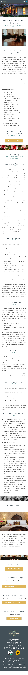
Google (16, 648)
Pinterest (14, 648)
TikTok (23, 648)
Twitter (7, 648)
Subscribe (14, 618)
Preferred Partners (14, 587)
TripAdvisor (11, 648)
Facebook (4, 648)
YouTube (18, 648)
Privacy (17, 657)
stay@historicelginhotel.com (14, 645)
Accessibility (12, 657)
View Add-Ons (14, 569)
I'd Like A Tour (14, 141)
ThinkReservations (14, 660)
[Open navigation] (1, 2)
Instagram (9, 648)
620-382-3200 (14, 644)
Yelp (21, 648)
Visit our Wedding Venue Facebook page (14, 661)
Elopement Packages (14, 602)
